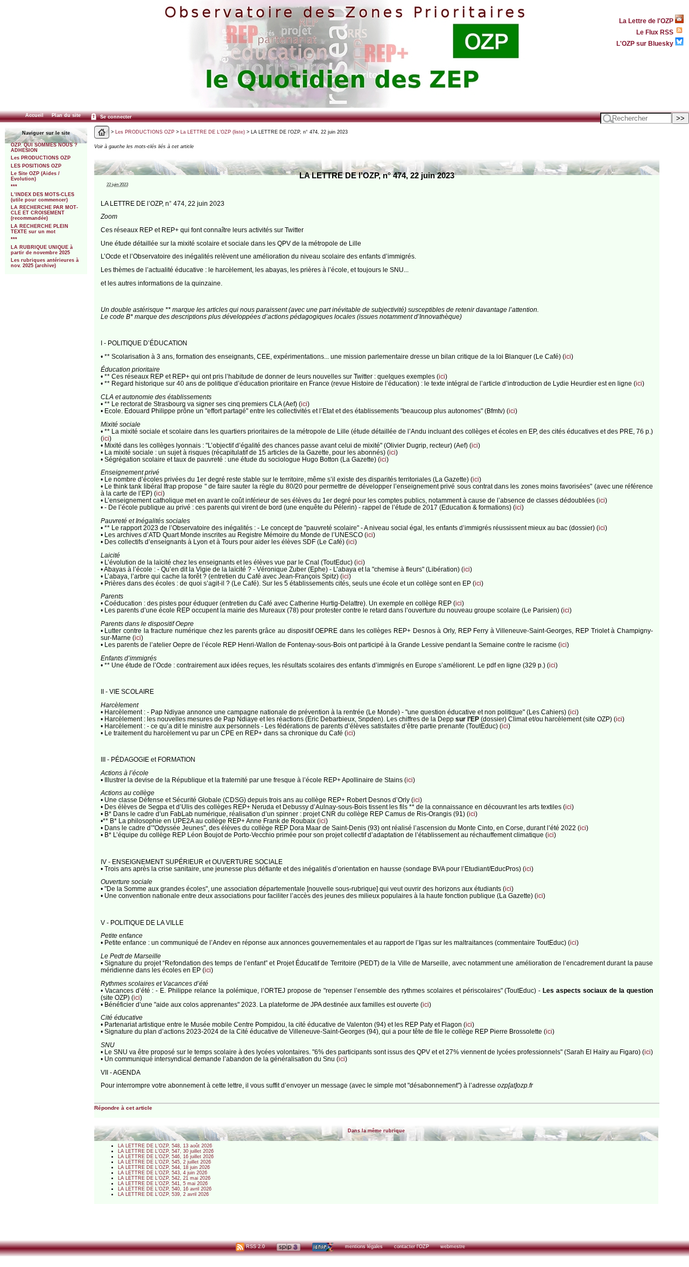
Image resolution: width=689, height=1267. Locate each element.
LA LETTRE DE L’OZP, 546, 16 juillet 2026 (166, 1156)
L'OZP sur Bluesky (645, 43)
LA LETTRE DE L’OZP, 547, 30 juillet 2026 (166, 1151)
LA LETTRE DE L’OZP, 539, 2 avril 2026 (163, 1194)
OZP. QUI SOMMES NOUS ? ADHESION (44, 147)
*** (14, 186)
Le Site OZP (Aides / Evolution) (35, 176)
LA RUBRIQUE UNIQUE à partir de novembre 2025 (42, 250)
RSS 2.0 (254, 1246)
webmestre (452, 1246)
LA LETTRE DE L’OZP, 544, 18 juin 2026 (164, 1167)
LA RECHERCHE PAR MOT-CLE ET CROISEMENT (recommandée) (44, 213)
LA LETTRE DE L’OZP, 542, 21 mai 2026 (164, 1178)
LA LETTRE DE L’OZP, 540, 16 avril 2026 (165, 1189)
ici (568, 356)
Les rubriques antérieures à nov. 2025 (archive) (45, 262)
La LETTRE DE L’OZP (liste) (212, 132)
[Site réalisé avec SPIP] (288, 1246)
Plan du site (66, 115)
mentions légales (364, 1246)
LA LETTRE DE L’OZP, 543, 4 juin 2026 (162, 1172)
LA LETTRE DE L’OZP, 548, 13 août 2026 (165, 1145)
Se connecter (115, 117)
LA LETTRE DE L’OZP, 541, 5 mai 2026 (163, 1183)
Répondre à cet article (123, 1108)
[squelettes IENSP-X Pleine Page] (322, 1246)
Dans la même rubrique (376, 1130)
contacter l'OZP (411, 1246)
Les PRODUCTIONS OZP (41, 158)
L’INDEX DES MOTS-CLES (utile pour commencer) (42, 197)
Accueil (34, 115)
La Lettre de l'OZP (647, 20)
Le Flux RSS (655, 32)
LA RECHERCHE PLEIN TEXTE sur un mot (39, 229)
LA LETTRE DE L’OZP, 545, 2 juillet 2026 (164, 1162)
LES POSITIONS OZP (36, 166)
